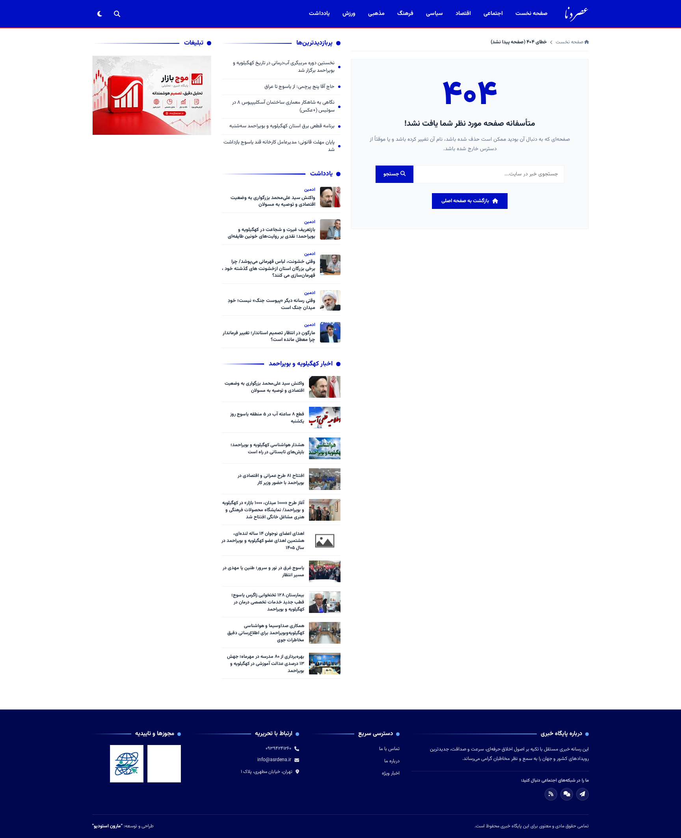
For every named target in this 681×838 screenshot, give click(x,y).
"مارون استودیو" (107, 826)
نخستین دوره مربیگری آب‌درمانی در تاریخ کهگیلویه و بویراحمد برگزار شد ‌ (284, 67)
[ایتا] (582, 794)
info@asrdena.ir (274, 760)
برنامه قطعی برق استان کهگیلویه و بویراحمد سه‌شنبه (282, 126)
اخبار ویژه (391, 773)
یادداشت (319, 13)
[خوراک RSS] (551, 794)
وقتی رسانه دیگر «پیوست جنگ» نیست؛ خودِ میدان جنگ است (271, 304)
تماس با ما (389, 749)
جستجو (391, 174)
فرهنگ (405, 13)
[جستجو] (117, 13)
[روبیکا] (566, 794)
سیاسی (434, 13)
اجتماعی (493, 13)
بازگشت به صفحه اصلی (465, 201)
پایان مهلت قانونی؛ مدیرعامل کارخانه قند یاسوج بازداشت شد (279, 146)
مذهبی (376, 13)
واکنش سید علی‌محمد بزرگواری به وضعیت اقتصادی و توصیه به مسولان (273, 201)
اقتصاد (463, 13)
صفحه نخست (531, 13)
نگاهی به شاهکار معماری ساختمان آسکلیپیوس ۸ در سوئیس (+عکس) (283, 106)
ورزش (348, 13)
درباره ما (392, 761)
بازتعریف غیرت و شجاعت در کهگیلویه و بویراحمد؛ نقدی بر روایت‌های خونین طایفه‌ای (271, 233)
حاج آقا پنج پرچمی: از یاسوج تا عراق (299, 87)
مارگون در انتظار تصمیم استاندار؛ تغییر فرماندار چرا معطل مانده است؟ (269, 336)
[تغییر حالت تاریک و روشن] (99, 13)
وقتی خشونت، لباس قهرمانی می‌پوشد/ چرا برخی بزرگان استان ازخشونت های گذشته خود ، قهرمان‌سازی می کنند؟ (268, 268)
